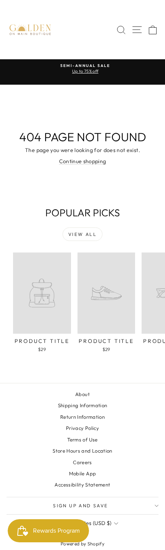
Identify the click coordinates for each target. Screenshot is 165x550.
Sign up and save (80, 505)
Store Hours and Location (82, 451)
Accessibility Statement (82, 484)
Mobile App (82, 473)
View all (82, 234)
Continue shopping (82, 161)
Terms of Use (82, 439)
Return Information (82, 417)
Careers (82, 462)
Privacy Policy (82, 428)
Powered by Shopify (82, 544)
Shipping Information (82, 405)
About (82, 394)
